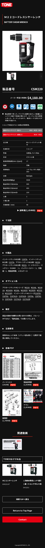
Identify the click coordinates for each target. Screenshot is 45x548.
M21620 (9, 290)
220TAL (31, 296)
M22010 (24, 290)
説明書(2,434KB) (27, 210)
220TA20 (8, 299)
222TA (11, 262)
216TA (37, 293)
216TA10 (13, 296)
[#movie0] (12, 444)
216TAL (5, 296)
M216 (27, 287)
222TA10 (17, 299)
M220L (16, 290)
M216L (33, 287)
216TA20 (22, 296)
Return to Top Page (22, 510)
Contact (22, 519)
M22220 (8, 293)
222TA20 (26, 299)
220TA (24, 259)
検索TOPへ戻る (22, 499)
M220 (37, 262)
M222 (24, 265)
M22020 (32, 290)
